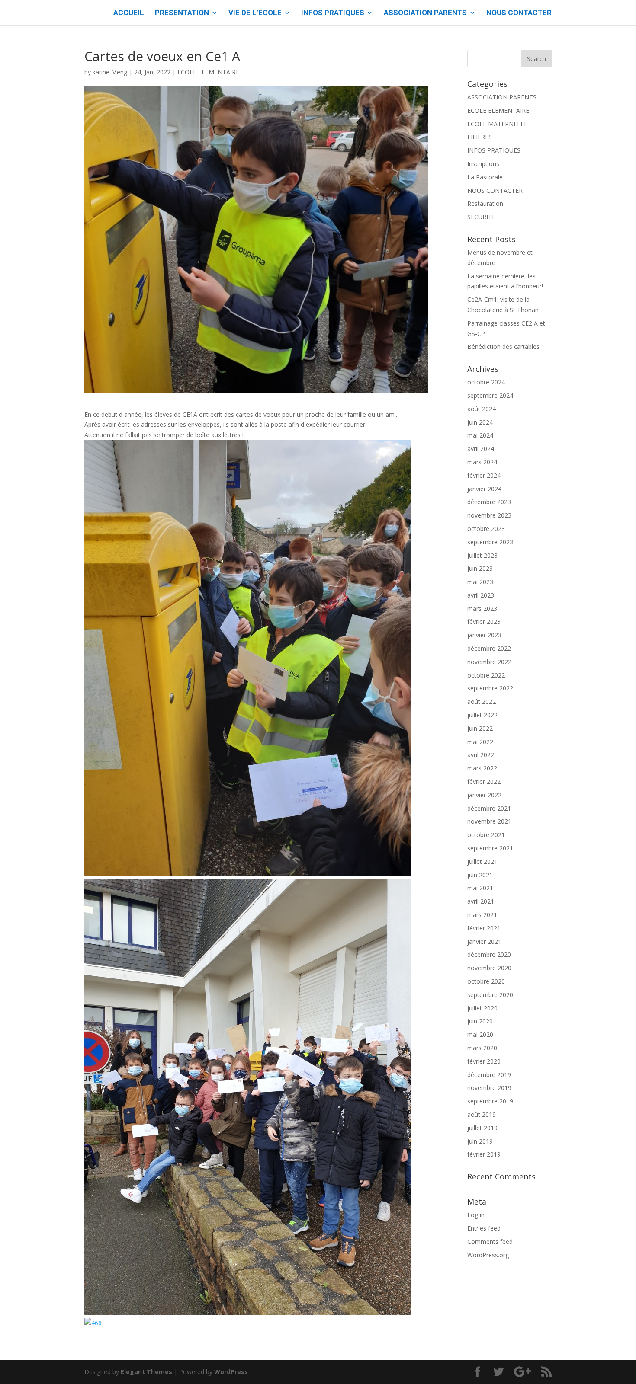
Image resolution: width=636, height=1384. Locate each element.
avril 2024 (480, 448)
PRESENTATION (182, 13)
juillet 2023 (482, 555)
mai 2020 (480, 1034)
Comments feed (490, 1241)
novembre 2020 (489, 968)
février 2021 (484, 928)
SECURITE (481, 217)
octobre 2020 (486, 981)
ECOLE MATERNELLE (497, 124)
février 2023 (484, 621)
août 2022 (481, 701)
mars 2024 (482, 462)
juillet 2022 (482, 715)
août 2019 (481, 1114)
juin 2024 (480, 422)
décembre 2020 (489, 954)
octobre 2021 (486, 835)
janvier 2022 (484, 795)
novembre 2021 (489, 821)
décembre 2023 (489, 502)
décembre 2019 (489, 1075)
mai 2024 (480, 435)
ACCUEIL (128, 13)
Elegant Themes (146, 1372)
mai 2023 (480, 582)
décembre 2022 (489, 648)
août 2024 (481, 409)
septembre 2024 (490, 395)
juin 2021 (480, 875)
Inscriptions (483, 164)
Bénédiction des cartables (503, 346)
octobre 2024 (486, 382)
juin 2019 (480, 1141)
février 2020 (484, 1061)
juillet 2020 (482, 1008)
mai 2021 (480, 888)
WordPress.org (488, 1255)
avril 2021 (480, 901)
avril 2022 (480, 755)
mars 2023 (482, 608)
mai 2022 (480, 742)
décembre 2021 (489, 808)
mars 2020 (482, 1048)
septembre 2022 (490, 688)
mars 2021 (482, 915)
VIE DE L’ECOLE (255, 13)
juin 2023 (480, 568)
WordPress (231, 1372)
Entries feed (484, 1228)
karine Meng (110, 72)
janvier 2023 (484, 635)
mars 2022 (482, 768)
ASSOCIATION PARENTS (425, 13)
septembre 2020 (490, 995)
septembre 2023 (490, 542)
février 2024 (484, 475)
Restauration (485, 203)
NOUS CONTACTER (519, 13)
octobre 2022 (486, 675)
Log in (476, 1215)
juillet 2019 (482, 1128)
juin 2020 (480, 1021)
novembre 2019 (489, 1088)
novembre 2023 (489, 515)
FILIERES (479, 137)
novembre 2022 (489, 662)
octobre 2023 (486, 528)
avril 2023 (480, 595)
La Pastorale (485, 177)
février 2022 (484, 781)
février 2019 (484, 1154)
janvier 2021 (484, 941)
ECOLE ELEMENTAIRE (208, 72)
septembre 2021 (490, 848)
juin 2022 (480, 728)
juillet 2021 (482, 861)
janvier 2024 (484, 489)
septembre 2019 (490, 1101)
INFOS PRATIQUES (332, 13)
